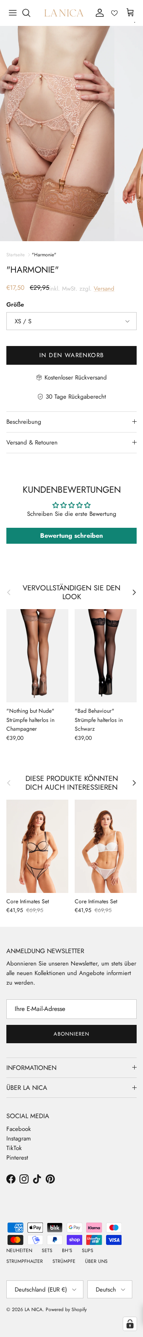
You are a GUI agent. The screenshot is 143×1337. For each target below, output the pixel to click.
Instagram (18, 1138)
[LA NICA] (64, 13)
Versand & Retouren (32, 442)
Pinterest (17, 1157)
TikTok (14, 1148)
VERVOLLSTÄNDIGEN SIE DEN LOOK (71, 592)
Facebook (18, 1129)
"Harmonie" (44, 254)
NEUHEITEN (19, 1250)
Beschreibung (23, 421)
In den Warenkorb (71, 355)
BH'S (67, 1250)
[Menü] (12, 13)
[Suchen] (30, 13)
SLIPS (87, 1250)
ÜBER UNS (96, 1261)
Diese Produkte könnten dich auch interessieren (71, 783)
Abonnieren (71, 1034)
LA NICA (34, 1309)
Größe (15, 305)
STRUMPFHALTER (24, 1261)
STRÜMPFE (63, 1261)
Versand (104, 288)
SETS (47, 1250)
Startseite (15, 254)
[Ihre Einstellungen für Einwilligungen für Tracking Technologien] (130, 1324)
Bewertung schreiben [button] (71, 535)
